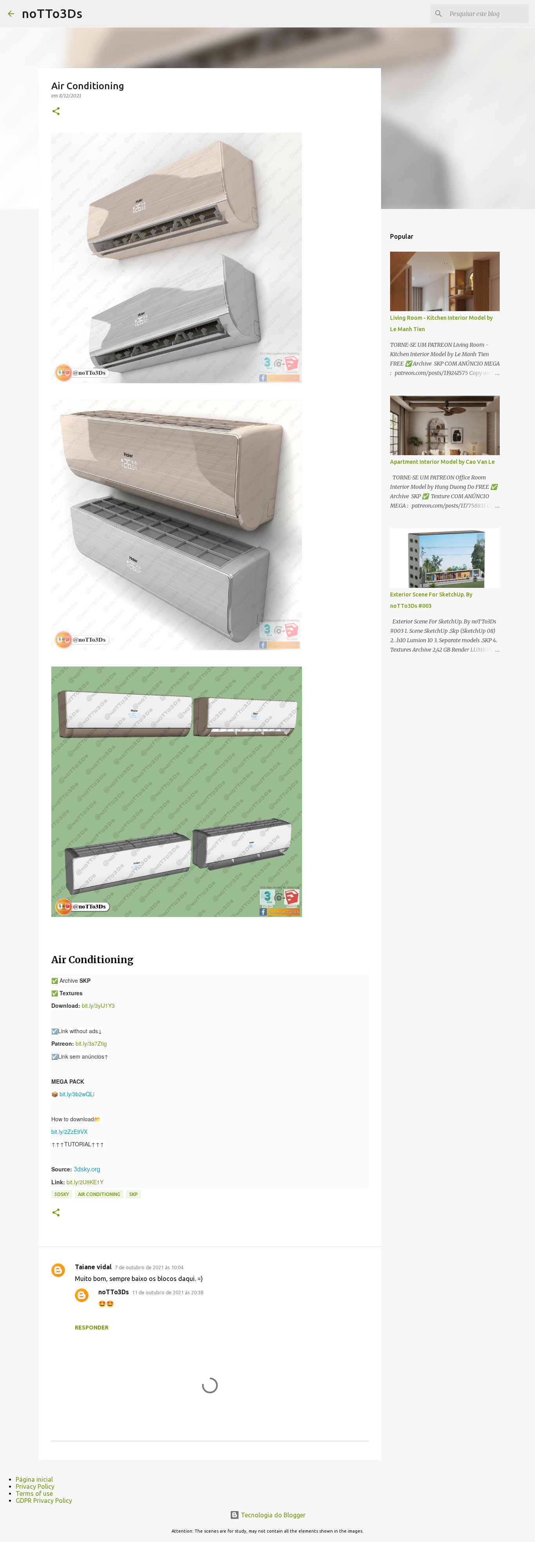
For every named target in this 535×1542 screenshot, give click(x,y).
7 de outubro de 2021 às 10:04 (149, 1267)
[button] (56, 111)
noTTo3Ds (52, 13)
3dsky (61, 1194)
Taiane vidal (93, 1266)
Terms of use (34, 1493)
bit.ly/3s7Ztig (91, 1043)
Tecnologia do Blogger (272, 1515)
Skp (133, 1194)
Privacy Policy (35, 1486)
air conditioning (99, 1194)
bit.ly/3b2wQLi (77, 1094)
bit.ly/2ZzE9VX (69, 1131)
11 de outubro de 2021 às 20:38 (167, 1292)
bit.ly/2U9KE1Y (85, 1182)
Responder (91, 1327)
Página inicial (34, 1479)
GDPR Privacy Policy (44, 1500)
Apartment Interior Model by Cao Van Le (442, 462)
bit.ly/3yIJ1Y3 (98, 1005)
